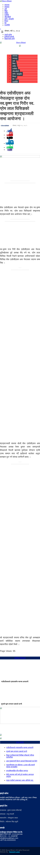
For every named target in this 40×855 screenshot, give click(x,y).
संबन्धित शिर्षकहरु (20, 658)
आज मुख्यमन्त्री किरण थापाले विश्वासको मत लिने (21, 761)
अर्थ (5, 9)
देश (5, 23)
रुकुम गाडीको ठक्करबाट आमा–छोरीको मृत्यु (19, 780)
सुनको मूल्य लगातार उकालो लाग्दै (11, 704)
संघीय (6, 13)
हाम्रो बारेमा (8, 35)
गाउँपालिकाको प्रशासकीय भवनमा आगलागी (14, 682)
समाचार (6, 7)
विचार (6, 21)
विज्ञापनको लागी (9, 39)
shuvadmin (5, 125)
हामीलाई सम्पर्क (9, 37)
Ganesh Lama (14, 852)
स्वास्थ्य (6, 5)
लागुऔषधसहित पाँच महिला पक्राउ (17, 771)
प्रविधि (6, 15)
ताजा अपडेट (20, 742)
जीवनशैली (7, 17)
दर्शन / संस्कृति (9, 19)
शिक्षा (6, 11)
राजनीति (7, 25)
